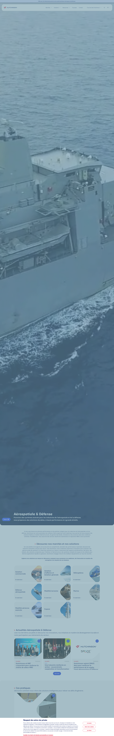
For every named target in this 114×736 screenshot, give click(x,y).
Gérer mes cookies (89, 726)
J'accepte (89, 723)
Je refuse (89, 730)
